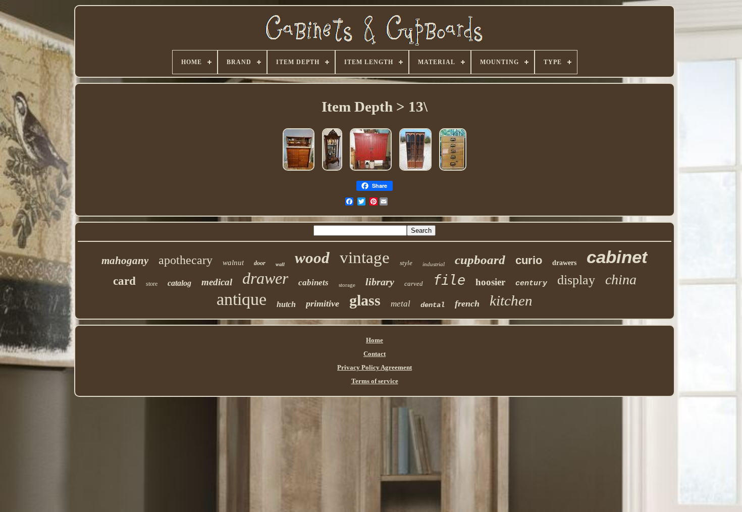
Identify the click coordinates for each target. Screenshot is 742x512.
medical (216, 282)
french (467, 303)
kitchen (511, 300)
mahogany (124, 260)
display (576, 280)
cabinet (617, 257)
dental (432, 305)
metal (400, 304)
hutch (286, 304)
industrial (433, 264)
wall (280, 264)
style (406, 263)
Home (374, 340)
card (124, 281)
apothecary (185, 260)
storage (347, 285)
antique (242, 299)
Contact (374, 353)
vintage (365, 257)
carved (413, 283)
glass (365, 300)
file (449, 280)
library (379, 281)
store (151, 283)
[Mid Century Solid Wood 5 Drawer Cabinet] (452, 171)
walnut (233, 263)
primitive (322, 303)
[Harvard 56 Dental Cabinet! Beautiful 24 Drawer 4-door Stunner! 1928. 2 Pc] (298, 171)
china (621, 279)
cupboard (480, 260)
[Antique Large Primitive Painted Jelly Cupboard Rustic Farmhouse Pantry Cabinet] (371, 171)
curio (528, 260)
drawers (564, 263)
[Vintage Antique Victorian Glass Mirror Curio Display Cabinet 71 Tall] (332, 171)
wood (312, 258)
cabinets (313, 282)
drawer (265, 278)
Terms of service (374, 381)
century (531, 283)
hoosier (490, 282)
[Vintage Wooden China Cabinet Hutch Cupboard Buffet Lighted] (415, 171)
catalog (179, 283)
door (260, 263)
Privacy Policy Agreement (374, 367)
